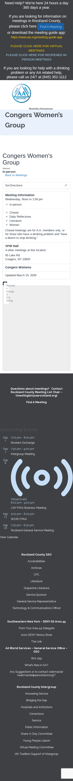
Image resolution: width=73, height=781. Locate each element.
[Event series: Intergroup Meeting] (36, 448)
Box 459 (36, 658)
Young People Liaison (36, 740)
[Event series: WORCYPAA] (36, 514)
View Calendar (9, 537)
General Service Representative (36, 601)
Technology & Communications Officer (36, 608)
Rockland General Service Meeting (32, 530)
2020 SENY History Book (36, 634)
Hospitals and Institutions (36, 707)
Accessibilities (36, 561)
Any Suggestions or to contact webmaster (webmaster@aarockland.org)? (36, 673)
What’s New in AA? (36, 665)
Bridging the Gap (36, 700)
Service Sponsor (36, 594)
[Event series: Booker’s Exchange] (36, 437)
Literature (36, 581)
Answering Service (36, 693)
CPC (36, 574)
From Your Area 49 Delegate (36, 628)
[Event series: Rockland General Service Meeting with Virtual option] (36, 525)
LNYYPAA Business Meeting (28, 507)
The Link (36, 641)
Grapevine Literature (36, 588)
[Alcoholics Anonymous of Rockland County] (22, 93)
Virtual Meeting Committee (36, 747)
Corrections (36, 713)
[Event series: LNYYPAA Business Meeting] (36, 502)
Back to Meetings (15, 175)
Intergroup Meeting (23, 454)
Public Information (36, 727)
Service (36, 720)
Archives (36, 568)
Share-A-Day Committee (36, 733)
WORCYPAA (19, 519)
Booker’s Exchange (23, 442)
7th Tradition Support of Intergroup (36, 754)
